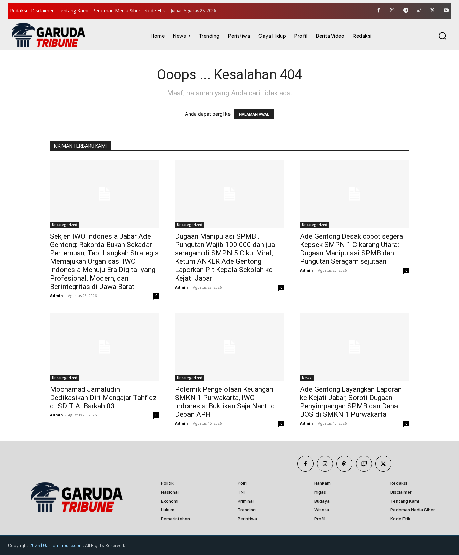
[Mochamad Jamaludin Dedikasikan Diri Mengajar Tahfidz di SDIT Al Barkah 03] (104, 347)
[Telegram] (406, 11)
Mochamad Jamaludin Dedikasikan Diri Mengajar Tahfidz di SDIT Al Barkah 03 (103, 397)
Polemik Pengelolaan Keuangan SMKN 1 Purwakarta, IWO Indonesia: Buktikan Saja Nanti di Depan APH (226, 401)
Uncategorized (64, 224)
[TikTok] (419, 11)
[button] (442, 35)
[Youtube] (446, 11)
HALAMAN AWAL (254, 114)
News (306, 377)
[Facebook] (379, 11)
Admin (56, 295)
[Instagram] (392, 11)
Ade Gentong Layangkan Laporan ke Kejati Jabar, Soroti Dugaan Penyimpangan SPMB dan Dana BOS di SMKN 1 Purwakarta (351, 401)
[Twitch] (364, 464)
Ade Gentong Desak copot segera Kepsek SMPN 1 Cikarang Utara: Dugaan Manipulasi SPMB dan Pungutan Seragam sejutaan (351, 248)
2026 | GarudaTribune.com (56, 545)
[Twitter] (432, 11)
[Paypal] (344, 464)
